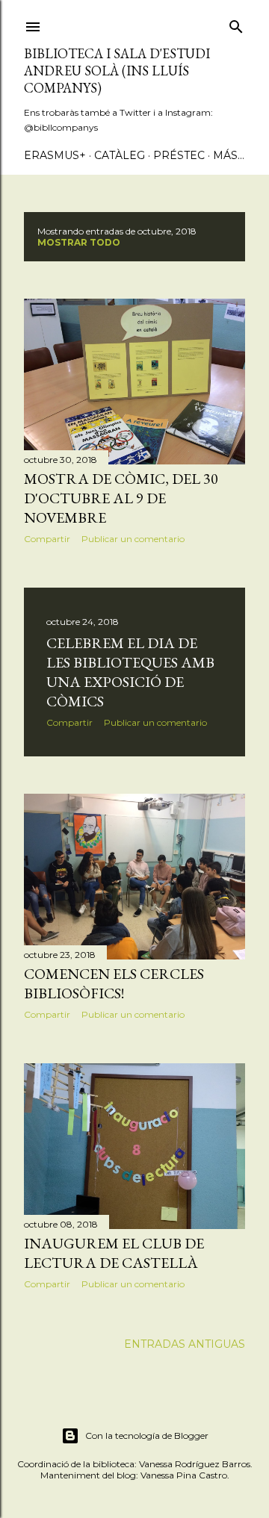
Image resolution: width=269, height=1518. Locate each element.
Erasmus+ (55, 155)
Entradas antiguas (184, 1344)
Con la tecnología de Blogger (146, 1435)
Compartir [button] (47, 538)
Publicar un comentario (133, 538)
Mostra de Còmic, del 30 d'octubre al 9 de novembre (121, 498)
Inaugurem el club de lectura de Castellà (114, 1253)
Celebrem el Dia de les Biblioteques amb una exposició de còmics (130, 672)
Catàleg (119, 155)
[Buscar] (236, 24)
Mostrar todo (78, 242)
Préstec (179, 155)
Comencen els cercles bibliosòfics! (114, 983)
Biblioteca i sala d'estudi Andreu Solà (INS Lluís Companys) (117, 70)
